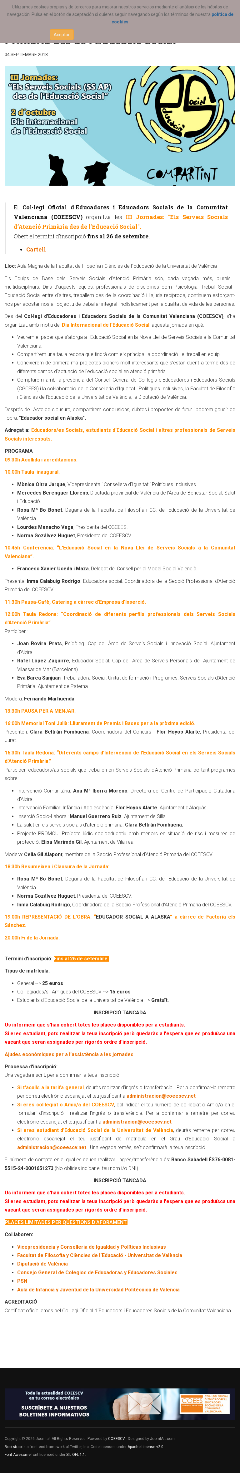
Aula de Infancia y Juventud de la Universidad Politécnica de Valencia (98, 1290)
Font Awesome (18, 1454)
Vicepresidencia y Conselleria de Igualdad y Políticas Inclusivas (91, 1247)
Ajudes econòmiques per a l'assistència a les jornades (69, 1054)
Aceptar (62, 34)
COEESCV (116, 1438)
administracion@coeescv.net (161, 1096)
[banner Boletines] (120, 1404)
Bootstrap (13, 1447)
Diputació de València (42, 1264)
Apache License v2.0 (145, 1447)
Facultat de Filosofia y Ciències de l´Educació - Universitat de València (99, 1255)
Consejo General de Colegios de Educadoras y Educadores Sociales (97, 1272)
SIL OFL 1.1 (75, 1454)
